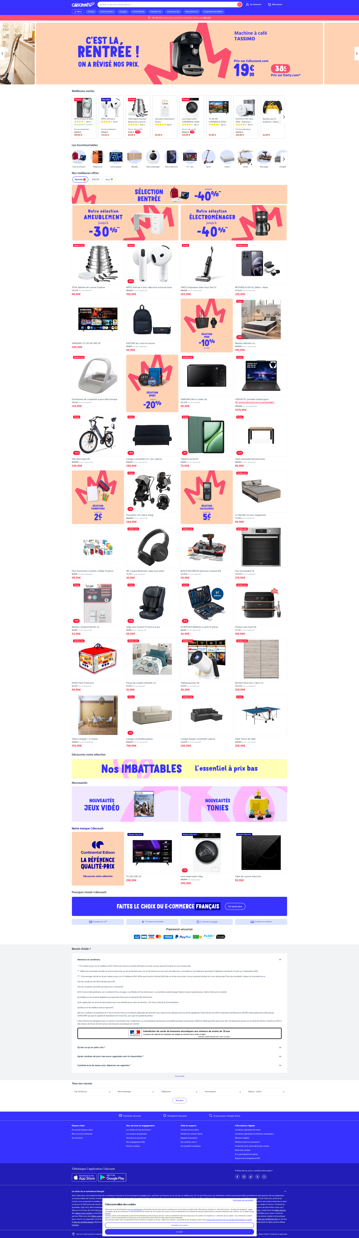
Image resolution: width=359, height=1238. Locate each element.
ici (264, 976)
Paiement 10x (155, 12)
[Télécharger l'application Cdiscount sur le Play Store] (112, 1177)
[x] (257, 1177)
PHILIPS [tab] (95, 179)
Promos (91, 12)
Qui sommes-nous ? (189, 1142)
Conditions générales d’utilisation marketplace (254, 1134)
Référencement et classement (247, 1142)
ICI (114, 982)
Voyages (123, 12)
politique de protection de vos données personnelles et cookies (229, 1220)
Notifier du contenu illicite (191, 1134)
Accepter (179, 1232)
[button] (75, 159)
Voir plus (179, 1100)
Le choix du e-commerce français (88, 1191)
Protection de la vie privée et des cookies (252, 1146)
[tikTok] (250, 1177)
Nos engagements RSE (135, 1142)
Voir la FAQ (179, 1076)
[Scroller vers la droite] (283, 117)
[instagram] (244, 1177)
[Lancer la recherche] (239, 4)
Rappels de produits (189, 1138)
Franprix (75, 1225)
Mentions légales (242, 1138)
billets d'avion (280, 1210)
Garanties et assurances (136, 1138)
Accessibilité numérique (191, 1146)
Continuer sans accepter (243, 1200)
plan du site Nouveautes (84, 1222)
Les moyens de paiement (136, 1134)
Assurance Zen (173, 12)
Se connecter (77, 1138)
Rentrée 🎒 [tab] (80, 179)
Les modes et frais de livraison (138, 1130)
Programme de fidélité (213, 12)
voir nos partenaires (135, 1209)
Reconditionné (192, 12)
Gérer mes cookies (242, 1150)
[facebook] (237, 1177)
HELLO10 (207, 18)
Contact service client (190, 1130)
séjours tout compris (83, 1213)
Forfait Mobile (138, 12)
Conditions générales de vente (247, 1130)
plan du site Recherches (268, 1219)
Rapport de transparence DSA (247, 1158)
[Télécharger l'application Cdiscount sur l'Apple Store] (84, 1177)
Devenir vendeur (133, 1146)
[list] (179, 117)
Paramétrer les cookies (179, 1225)
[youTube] (264, 1177)
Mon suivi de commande (82, 1134)
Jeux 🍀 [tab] (109, 179)
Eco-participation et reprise (246, 1154)
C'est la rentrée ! (106, 12)
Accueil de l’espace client (82, 1130)
